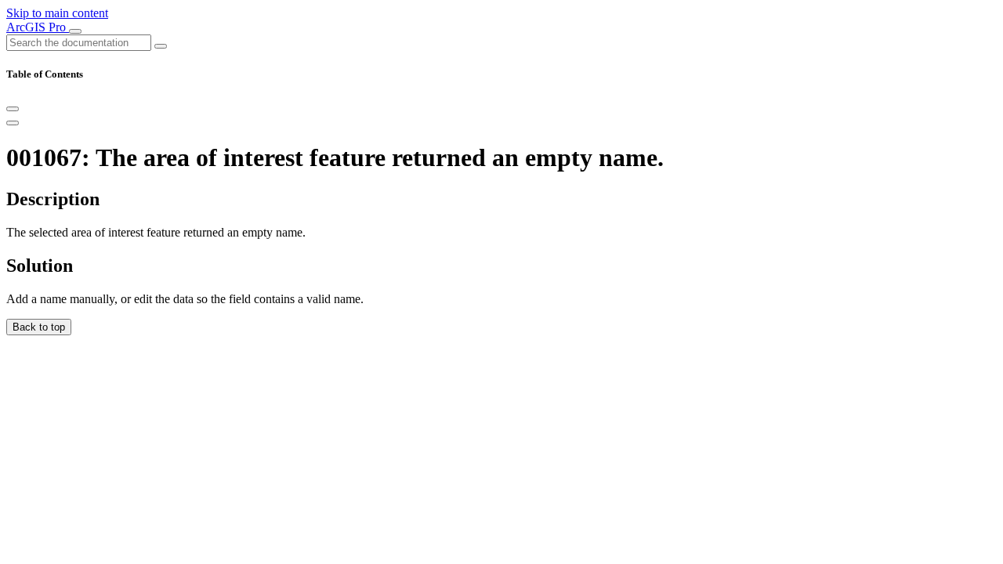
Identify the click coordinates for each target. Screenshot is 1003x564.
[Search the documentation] (160, 46)
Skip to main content (57, 13)
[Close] (12, 109)
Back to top (39, 327)
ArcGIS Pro (37, 27)
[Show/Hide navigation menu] (75, 31)
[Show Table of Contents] (12, 123)
